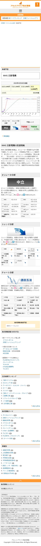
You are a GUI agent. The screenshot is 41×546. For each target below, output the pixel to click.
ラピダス (6, 369)
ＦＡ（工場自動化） (9, 471)
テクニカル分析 (10, 23)
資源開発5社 (7, 468)
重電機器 (6, 136)
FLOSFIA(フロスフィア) (11, 360)
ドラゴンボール (8, 340)
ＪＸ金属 (6, 401)
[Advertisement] (20, 45)
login (37, 5)
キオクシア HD (8, 383)
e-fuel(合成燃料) (8, 366)
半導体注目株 (7, 458)
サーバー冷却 (8, 438)
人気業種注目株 (8, 453)
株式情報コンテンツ (7, 484)
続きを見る (36, 406)
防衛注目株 (6, 351)
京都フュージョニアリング (12, 342)
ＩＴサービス (7, 463)
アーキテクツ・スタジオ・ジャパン (14, 385)
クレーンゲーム (8, 362)
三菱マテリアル (8, 380)
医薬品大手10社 (9, 473)
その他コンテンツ (7, 488)
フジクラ (6, 390)
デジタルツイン (8, 415)
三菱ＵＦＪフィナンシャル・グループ (15, 393)
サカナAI (6, 364)
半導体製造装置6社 (9, 460)
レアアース (6, 425)
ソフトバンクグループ (10, 398)
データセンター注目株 (10, 349)
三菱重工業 (6, 396)
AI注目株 (6, 353)
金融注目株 (6, 450)
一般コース (20, 528)
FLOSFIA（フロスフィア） (12, 436)
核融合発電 (6, 420)
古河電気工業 (8, 403)
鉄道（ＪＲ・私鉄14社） (11, 465)
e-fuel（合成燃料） (9, 430)
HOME (3, 23)
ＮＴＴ (5, 388)
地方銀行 (6, 455)
